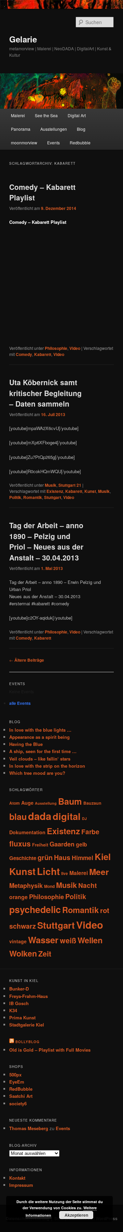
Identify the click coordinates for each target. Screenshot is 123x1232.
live (64, 873)
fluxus (20, 843)
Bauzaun (92, 803)
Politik (15, 497)
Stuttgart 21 (69, 485)
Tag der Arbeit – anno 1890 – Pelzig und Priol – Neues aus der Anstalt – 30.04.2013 (46, 541)
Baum (70, 801)
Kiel (103, 856)
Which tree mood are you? (37, 773)
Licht (48, 871)
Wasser (43, 939)
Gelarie (23, 39)
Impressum (21, 1185)
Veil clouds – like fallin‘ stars (39, 758)
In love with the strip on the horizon (47, 766)
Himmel (82, 857)
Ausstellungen (53, 129)
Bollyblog (27, 1041)
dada (39, 816)
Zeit (44, 953)
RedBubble (20, 1089)
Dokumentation (27, 832)
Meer (99, 872)
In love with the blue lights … (40, 730)
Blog (81, 129)
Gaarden (62, 844)
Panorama (20, 129)
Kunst (90, 491)
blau (18, 816)
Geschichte (22, 858)
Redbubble (80, 142)
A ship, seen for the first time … (43, 751)
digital (67, 816)
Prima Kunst (22, 1017)
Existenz (54, 491)
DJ (84, 818)
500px (15, 1074)
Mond (49, 886)
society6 (18, 1103)
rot (104, 910)
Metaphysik (26, 885)
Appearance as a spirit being (39, 737)
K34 (13, 1010)
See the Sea (46, 115)
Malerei (18, 115)
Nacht (87, 885)
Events (53, 142)
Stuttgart (52, 497)
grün (45, 857)
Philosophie (56, 348)
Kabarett (42, 354)
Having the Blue (26, 744)
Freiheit (40, 845)
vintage (18, 941)
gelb (81, 844)
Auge (27, 802)
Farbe (90, 831)
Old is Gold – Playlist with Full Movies (50, 1050)
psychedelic (35, 909)
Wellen (90, 940)
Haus (62, 857)
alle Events (20, 703)
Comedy (24, 354)
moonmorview (24, 142)
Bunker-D (19, 988)
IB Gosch (19, 1003)
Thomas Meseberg (28, 1128)
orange (18, 897)
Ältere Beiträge (26, 660)
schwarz (22, 926)
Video (74, 348)
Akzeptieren (76, 1215)
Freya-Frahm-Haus (28, 996)
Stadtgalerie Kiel (26, 1024)
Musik (50, 485)
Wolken (23, 953)
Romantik (32, 497)
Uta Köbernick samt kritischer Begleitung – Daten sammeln (45, 393)
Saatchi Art (20, 1096)
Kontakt (17, 1178)
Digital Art (77, 115)
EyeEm (16, 1081)
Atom (14, 803)
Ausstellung (46, 803)
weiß (68, 940)
